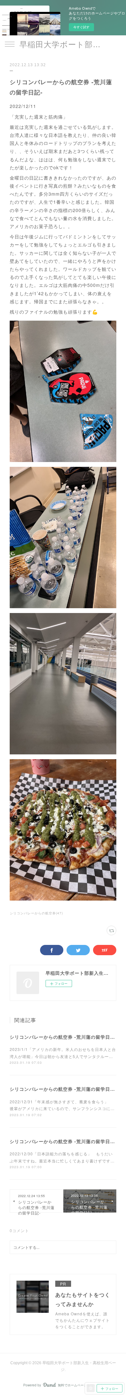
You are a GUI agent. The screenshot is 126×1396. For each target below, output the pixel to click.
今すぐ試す (81, 27)
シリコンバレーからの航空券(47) (36, 913)
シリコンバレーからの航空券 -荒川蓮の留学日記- (63, 1037)
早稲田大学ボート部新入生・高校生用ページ (63, 44)
